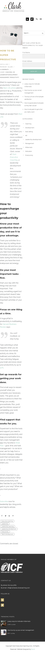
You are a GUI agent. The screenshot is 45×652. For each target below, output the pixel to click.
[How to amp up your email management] (3, 632)
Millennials (28, 147)
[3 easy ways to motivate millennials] (3, 623)
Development (29, 127)
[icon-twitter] (32, 19)
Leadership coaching (7, 526)
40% (1, 368)
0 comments (4, 69)
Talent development (7, 534)
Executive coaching (7, 521)
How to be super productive (8, 55)
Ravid (33, 649)
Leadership (4, 523)
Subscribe (4, 501)
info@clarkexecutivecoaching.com (18, 588)
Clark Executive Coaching (14, 157)
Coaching (8, 72)
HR (14, 72)
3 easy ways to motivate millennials (18, 621)
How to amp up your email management (20, 630)
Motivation (28, 151)
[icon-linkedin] (28, 19)
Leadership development (8, 75)
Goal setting (29, 131)
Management (4, 77)
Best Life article (9, 88)
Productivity (14, 77)
